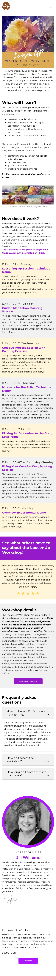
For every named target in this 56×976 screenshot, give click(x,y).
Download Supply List (28, 681)
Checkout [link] (28, 961)
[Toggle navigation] (50, 6)
